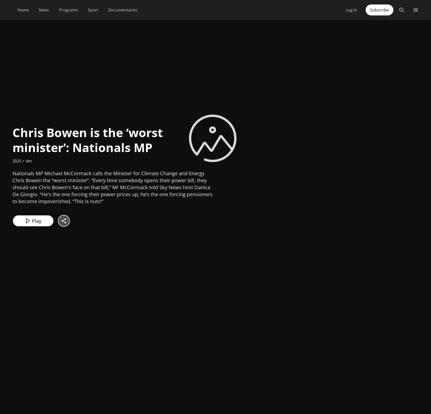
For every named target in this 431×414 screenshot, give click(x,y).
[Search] (402, 10)
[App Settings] (415, 9)
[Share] (64, 221)
